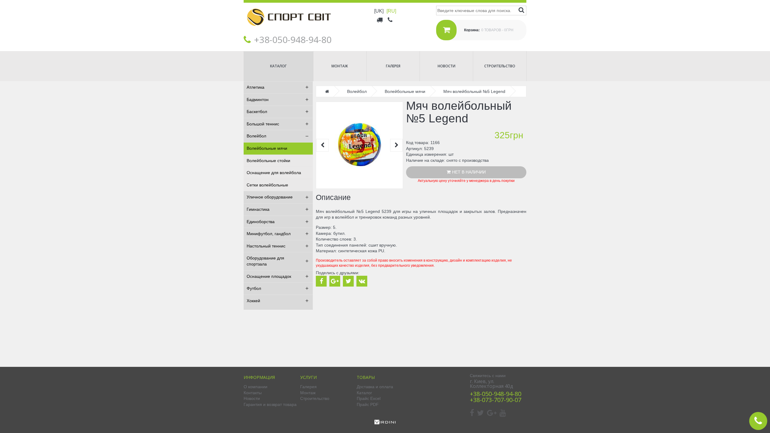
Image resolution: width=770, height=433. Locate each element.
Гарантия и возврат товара (270, 404)
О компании (255, 386)
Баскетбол (257, 111)
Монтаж (339, 66)
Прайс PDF (368, 404)
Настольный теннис (266, 246)
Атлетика (255, 87)
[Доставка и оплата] (380, 19)
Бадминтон (258, 99)
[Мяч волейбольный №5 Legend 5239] (359, 145)
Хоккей (253, 300)
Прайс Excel (368, 398)
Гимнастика (258, 209)
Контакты (253, 392)
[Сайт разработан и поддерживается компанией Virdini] (385, 422)
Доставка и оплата (375, 386)
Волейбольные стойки (268, 160)
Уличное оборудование (270, 197)
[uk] (378, 11)
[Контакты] (390, 19)
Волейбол (256, 136)
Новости (446, 66)
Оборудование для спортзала (265, 261)
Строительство (499, 66)
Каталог (278, 66)
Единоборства (261, 221)
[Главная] (289, 30)
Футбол (254, 288)
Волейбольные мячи (267, 148)
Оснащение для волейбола (274, 172)
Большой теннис (263, 123)
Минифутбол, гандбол (269, 233)
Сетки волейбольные (267, 185)
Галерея (393, 66)
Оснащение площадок (269, 276)
